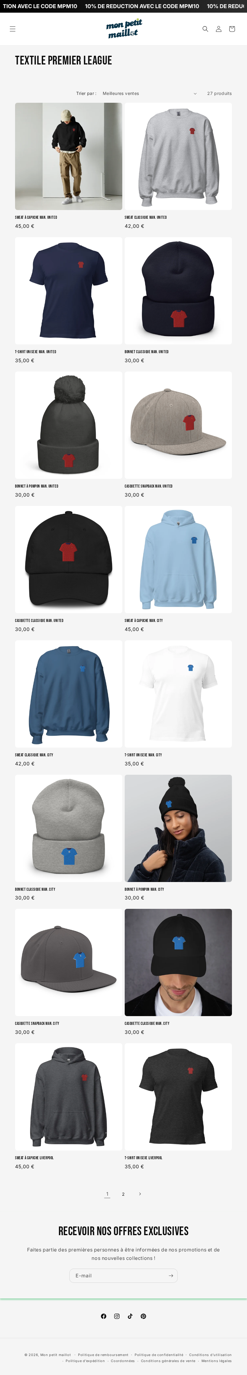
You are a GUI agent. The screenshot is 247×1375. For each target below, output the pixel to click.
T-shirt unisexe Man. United (35, 352)
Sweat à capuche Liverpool (34, 1158)
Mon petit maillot (55, 1355)
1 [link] (107, 1194)
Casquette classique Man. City (147, 1023)
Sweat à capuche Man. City (144, 620)
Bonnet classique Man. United (147, 352)
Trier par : (86, 93)
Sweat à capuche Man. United (36, 217)
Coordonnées (123, 1361)
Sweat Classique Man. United (146, 217)
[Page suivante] (139, 1194)
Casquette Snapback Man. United (149, 486)
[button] (12, 29)
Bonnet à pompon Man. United (36, 486)
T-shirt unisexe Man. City (143, 755)
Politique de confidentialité (159, 1355)
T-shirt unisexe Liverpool (143, 1158)
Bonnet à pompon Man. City (144, 889)
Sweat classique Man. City (34, 755)
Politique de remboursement (103, 1355)
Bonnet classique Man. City (35, 889)
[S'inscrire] (170, 1276)
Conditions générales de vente (168, 1361)
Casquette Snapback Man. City (37, 1023)
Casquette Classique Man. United (39, 620)
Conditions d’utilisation (210, 1355)
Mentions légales (217, 1361)
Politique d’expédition (85, 1361)
